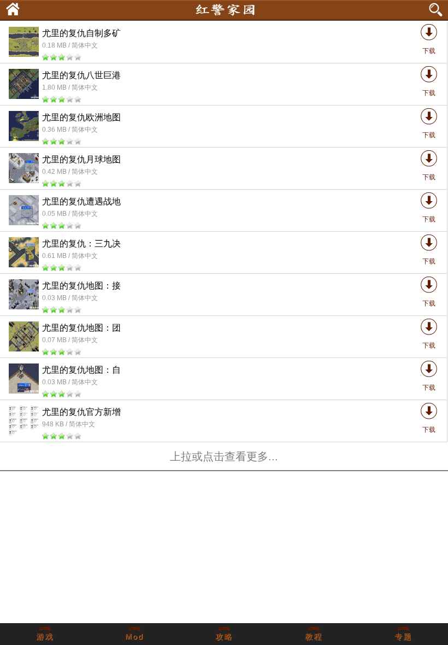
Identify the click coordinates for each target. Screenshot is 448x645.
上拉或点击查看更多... (224, 456)
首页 (10, 7)
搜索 (437, 10)
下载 (428, 51)
